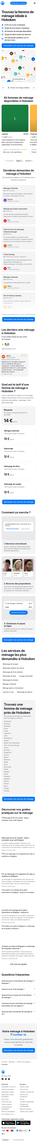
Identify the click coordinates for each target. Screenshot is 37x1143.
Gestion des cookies (26, 1111)
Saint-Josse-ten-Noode (11, 745)
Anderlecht (7, 721)
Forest (6, 731)
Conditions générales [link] (27, 1102)
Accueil (4, 1062)
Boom (6, 764)
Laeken (6, 740)
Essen (6, 774)
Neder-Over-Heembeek (12, 743)
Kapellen (7, 779)
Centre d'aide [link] (24, 1087)
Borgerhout (7, 752)
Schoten (6, 791)
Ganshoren (7, 733)
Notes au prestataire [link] (8, 1111)
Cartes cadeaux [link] (7, 1104)
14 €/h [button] (7, 28)
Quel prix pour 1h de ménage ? (13, 989)
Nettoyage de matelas (10, 680)
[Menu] (34, 3)
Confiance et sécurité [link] (27, 1092)
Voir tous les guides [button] (18, 964)
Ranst (5, 786)
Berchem (7, 750)
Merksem (7, 760)
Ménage (11, 1062)
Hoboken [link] (5, 1064)
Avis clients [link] (5, 1099)
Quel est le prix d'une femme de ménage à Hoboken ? (17, 982)
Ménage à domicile (9, 684)
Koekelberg (8, 738)
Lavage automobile (26, 676)
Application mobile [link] (8, 1092)
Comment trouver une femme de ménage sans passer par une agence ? (17, 1004)
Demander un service (18, 3)
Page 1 (18, 161)
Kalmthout (7, 776)
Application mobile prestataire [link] (8, 1095)
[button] (22, 68)
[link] (22, 68)
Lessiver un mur (8, 692)
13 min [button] (7, 34)
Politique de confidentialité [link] (24, 1105)
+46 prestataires (17, 79)
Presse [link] (22, 1099)
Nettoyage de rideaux (24, 692)
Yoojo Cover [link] (24, 1089)
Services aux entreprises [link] (24, 1095)
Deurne (6, 755)
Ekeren (6, 757)
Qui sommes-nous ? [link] (8, 1114)
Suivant (28, 161)
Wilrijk (6, 762)
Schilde (6, 788)
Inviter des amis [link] (7, 1102)
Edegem (6, 771)
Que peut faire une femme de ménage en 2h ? (17, 1013)
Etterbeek (7, 726)
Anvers (6, 748)
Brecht (6, 769)
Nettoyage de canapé (10, 664)
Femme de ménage (23, 1062)
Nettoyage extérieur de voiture (13, 668)
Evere (6, 728)
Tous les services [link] (18, 1140)
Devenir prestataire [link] (8, 1089)
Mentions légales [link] (25, 1109)
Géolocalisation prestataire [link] (7, 1108)
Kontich (6, 781)
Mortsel (6, 783)
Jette (5, 736)
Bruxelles (7, 724)
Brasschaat (7, 767)
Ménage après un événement (13, 688)
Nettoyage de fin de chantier (13, 672)
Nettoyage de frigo (9, 676)
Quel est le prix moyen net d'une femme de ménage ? (16, 996)
